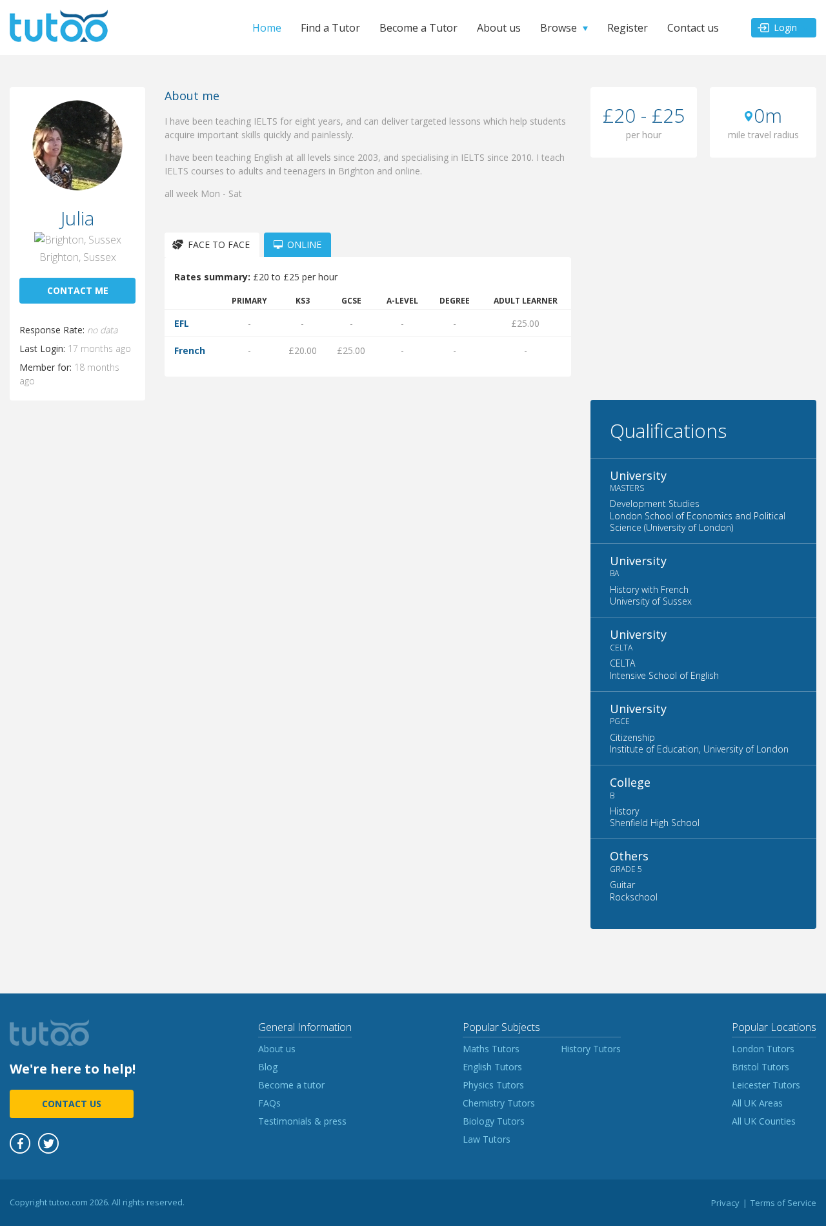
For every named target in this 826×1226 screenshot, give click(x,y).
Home (266, 28)
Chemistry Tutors (499, 1103)
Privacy (725, 1203)
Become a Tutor (418, 28)
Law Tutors (486, 1139)
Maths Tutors (491, 1049)
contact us (71, 1103)
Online (304, 244)
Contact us (693, 28)
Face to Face (219, 244)
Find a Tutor (330, 28)
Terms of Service (783, 1203)
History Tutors (591, 1049)
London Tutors (763, 1049)
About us (499, 28)
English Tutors (492, 1067)
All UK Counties (764, 1121)
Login (785, 27)
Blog (267, 1067)
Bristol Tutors (760, 1067)
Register (627, 28)
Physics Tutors (493, 1085)
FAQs (269, 1103)
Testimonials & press (302, 1121)
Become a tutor (291, 1085)
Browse (558, 28)
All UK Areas (757, 1103)
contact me (77, 290)
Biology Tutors (494, 1121)
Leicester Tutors (766, 1085)
